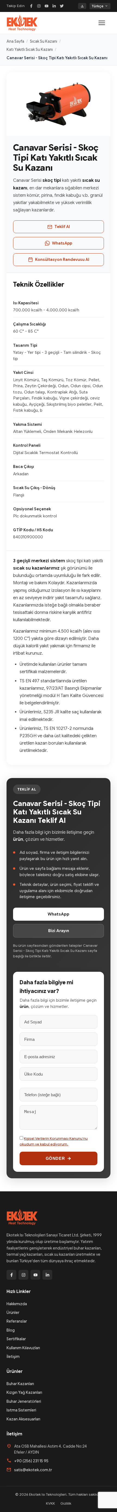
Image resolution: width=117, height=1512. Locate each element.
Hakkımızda (17, 1303)
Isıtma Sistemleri (21, 1410)
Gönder (55, 1158)
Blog (11, 1330)
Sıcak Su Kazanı (43, 41)
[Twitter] (61, 6)
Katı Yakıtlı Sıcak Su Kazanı (30, 49)
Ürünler (13, 1312)
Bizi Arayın (58, 930)
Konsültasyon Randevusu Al (62, 259)
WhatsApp (62, 243)
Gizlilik (65, 1503)
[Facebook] (31, 6)
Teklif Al (62, 226)
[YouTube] (46, 6)
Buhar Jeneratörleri (24, 1401)
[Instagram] (38, 6)
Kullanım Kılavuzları (23, 1347)
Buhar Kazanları (20, 1383)
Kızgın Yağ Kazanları (24, 1392)
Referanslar (17, 1321)
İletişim (13, 1356)
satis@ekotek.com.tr (33, 1469)
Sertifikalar (16, 1338)
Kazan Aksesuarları (23, 1419)
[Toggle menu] (104, 23)
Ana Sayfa (15, 41)
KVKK (50, 1503)
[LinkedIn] (54, 6)
